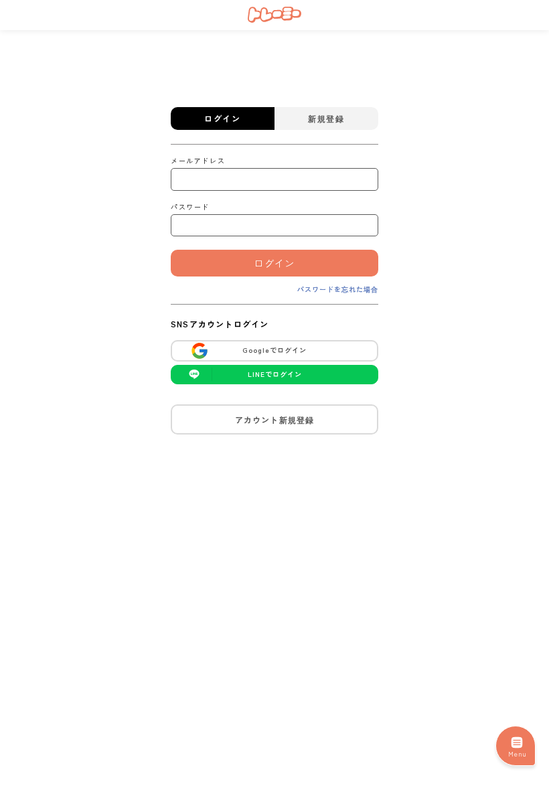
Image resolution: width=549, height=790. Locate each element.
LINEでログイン (275, 374)
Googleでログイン (274, 350)
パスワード (190, 207)
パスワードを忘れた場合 (337, 289)
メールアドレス (198, 160)
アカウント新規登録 (275, 419)
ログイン (274, 263)
